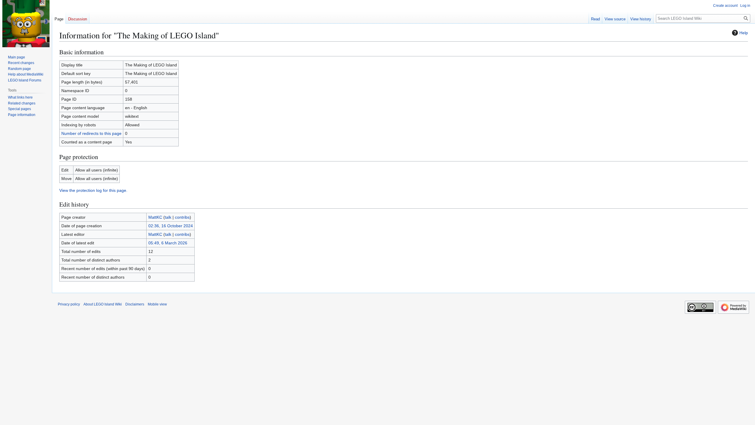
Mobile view (157, 304)
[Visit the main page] (26, 23)
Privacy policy (69, 304)
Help (743, 32)
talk (168, 217)
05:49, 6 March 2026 (167, 243)
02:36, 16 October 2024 (170, 225)
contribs (182, 217)
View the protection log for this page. (93, 190)
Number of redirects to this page (91, 133)
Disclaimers (134, 304)
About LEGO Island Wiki (102, 304)
